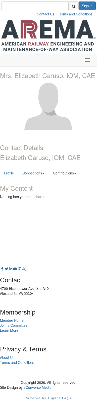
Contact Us (45, 13)
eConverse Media (37, 387)
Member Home (12, 320)
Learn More (9, 330)
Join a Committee (14, 325)
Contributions (63, 172)
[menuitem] (46, 13)
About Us (7, 357)
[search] (74, 5)
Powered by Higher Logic (48, 398)
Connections (32, 172)
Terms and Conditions (75, 13)
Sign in (87, 5)
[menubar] (66, 13)
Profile (9, 172)
